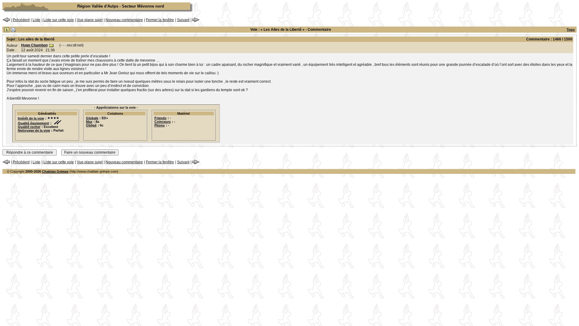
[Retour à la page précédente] (6, 21)
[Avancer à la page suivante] (196, 21)
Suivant (183, 20)
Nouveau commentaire (124, 20)
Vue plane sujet (90, 20)
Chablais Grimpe (55, 171)
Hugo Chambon (34, 45)
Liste (36, 20)
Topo (571, 29)
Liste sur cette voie (58, 20)
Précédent (21, 20)
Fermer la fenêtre (160, 20)
